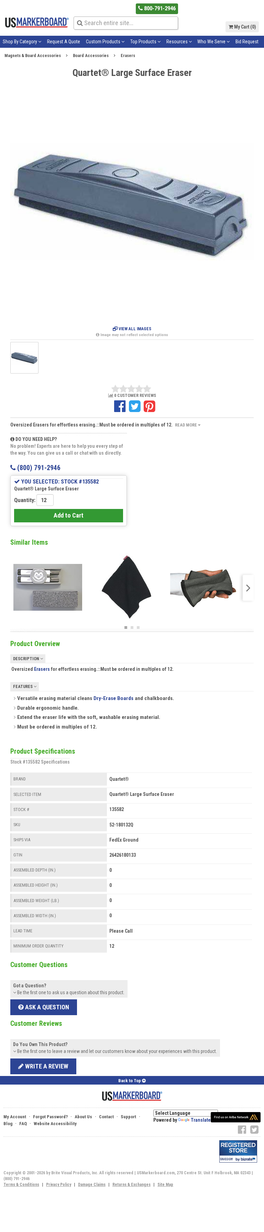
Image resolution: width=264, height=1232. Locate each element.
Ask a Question (46, 1007)
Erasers (128, 55)
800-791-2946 (159, 8)
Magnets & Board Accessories (32, 55)
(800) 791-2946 (37, 468)
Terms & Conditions (21, 1184)
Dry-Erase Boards (113, 698)
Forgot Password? (50, 1116)
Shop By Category (20, 41)
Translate (201, 1120)
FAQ (23, 1123)
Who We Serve (212, 41)
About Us (83, 1116)
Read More (186, 425)
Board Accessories (91, 55)
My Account (14, 1116)
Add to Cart (69, 515)
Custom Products (103, 41)
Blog (7, 1123)
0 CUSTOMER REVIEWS (134, 395)
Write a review (46, 1066)
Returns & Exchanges (131, 1184)
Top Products (143, 41)
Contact (106, 1116)
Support (128, 1116)
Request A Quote (63, 41)
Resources (177, 41)
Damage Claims (92, 1184)
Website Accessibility (55, 1123)
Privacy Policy (58, 1184)
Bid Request (246, 41)
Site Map (165, 1184)
